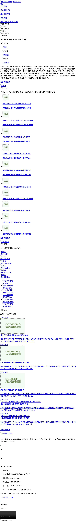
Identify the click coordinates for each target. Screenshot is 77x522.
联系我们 (6, 463)
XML (11, 497)
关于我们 (6, 449)
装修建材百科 (8, 458)
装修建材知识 (8, 454)
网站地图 (5, 497)
